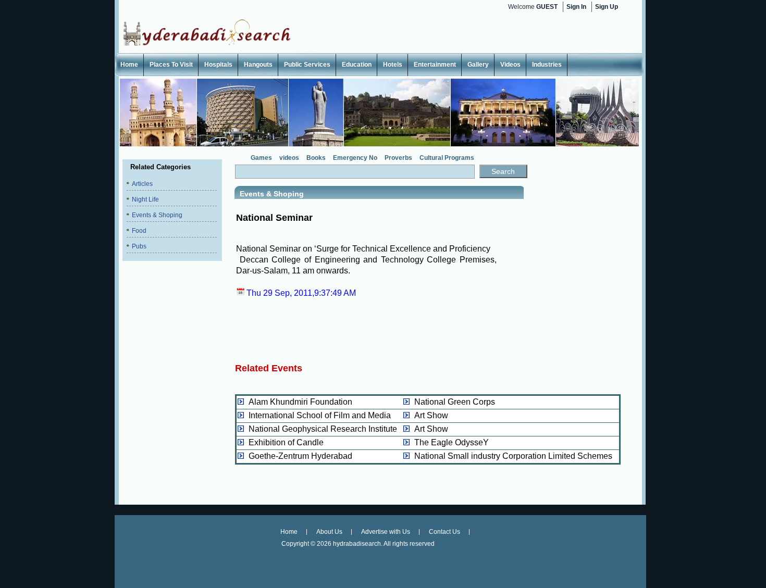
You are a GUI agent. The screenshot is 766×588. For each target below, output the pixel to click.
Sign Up (606, 6)
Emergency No (355, 157)
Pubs (139, 246)
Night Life (145, 199)
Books (316, 157)
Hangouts (258, 64)
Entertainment (435, 64)
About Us (329, 531)
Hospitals (218, 64)
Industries (547, 64)
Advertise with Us (385, 531)
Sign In (576, 6)
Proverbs (398, 157)
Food (139, 230)
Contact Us (444, 531)
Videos (510, 64)
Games (261, 157)
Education (357, 64)
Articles (142, 183)
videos (289, 157)
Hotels (392, 64)
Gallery (478, 64)
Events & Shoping (157, 215)
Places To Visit (171, 64)
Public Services (307, 64)
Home (129, 64)
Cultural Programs (446, 157)
